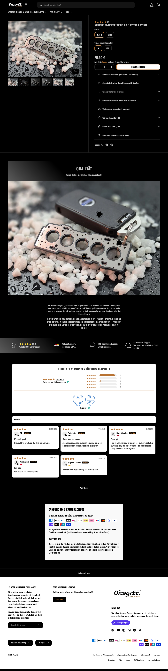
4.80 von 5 (60, 379)
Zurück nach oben (84, 573)
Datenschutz (111, 660)
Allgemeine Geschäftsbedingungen (127, 655)
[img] (20, 429)
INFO (67, 12)
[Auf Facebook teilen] (106, 144)
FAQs (120, 660)
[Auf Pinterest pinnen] (111, 144)
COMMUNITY (55, 12)
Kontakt (59, 599)
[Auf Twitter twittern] (101, 144)
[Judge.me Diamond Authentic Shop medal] (78, 400)
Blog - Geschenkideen (154, 660)
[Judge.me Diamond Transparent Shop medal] (90, 400)
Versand (104, 62)
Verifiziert (83, 408)
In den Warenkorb (138, 67)
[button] (158, 5)
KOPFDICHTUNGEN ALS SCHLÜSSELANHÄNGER (26, 12)
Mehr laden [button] (84, 487)
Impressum (157, 655)
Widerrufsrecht (145, 655)
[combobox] (86, 5)
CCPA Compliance (139, 660)
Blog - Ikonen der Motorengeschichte (103, 655)
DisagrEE (15, 655)
